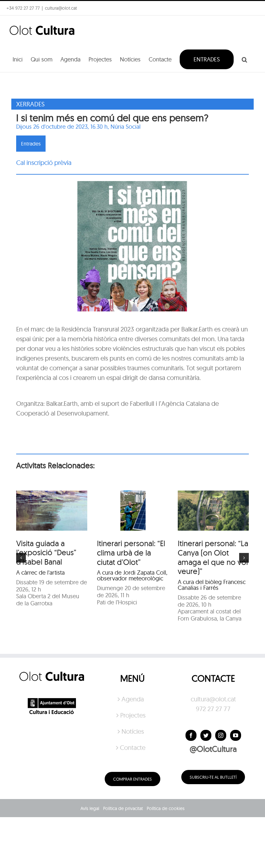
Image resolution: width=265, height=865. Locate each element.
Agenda (133, 699)
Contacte (132, 747)
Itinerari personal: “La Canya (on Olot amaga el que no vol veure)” (213, 557)
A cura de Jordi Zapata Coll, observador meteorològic (132, 575)
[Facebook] (191, 735)
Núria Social (126, 126)
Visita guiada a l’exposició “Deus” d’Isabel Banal (46, 552)
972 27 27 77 (213, 709)
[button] (244, 58)
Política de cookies (166, 808)
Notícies (133, 731)
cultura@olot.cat (213, 699)
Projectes (132, 715)
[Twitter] (205, 735)
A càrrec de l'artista (40, 572)
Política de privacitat (123, 808)
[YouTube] (235, 735)
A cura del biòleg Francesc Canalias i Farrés (212, 584)
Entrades (31, 143)
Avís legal (89, 808)
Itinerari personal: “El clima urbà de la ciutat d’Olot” (131, 552)
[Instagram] (220, 735)
